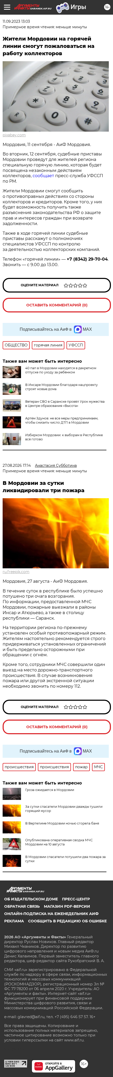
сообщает (43, 175)
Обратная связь (22, 906)
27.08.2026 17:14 (17, 465)
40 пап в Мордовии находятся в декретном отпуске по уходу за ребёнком (60, 370)
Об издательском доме (31, 899)
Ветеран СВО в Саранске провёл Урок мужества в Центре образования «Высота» (65, 404)
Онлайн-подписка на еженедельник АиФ (51, 913)
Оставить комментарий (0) (57, 305)
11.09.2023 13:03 (16, 21)
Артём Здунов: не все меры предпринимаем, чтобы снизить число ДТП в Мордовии (61, 420)
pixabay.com (14, 135)
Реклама (14, 921)
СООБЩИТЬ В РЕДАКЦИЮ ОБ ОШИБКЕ (67, 921)
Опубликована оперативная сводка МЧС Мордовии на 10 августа (59, 842)
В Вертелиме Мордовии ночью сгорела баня (62, 823)
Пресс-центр (76, 899)
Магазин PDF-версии (67, 906)
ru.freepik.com (16, 571)
